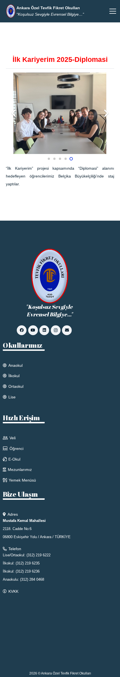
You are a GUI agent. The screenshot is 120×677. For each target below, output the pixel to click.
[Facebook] (22, 330)
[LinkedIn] (44, 330)
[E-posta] (67, 330)
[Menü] (112, 11)
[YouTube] (33, 330)
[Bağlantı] (11, 11)
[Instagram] (56, 330)
